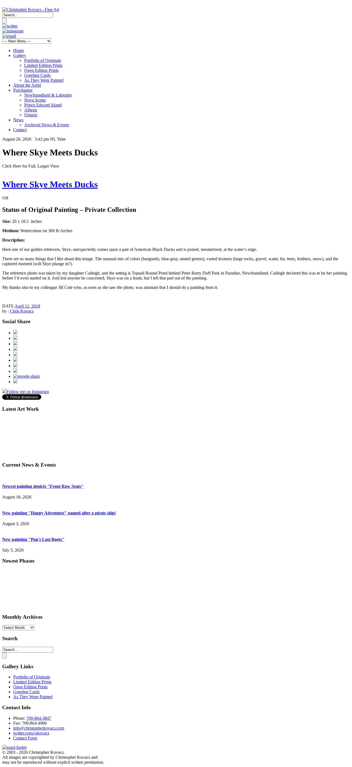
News (18, 119)
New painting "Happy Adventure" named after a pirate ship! (59, 513)
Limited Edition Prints (43, 65)
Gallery (19, 55)
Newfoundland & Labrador (48, 95)
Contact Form (25, 738)
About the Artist (27, 85)
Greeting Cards (37, 75)
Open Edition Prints (41, 70)
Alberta (30, 110)
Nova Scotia (35, 100)
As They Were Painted (44, 80)
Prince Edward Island (43, 105)
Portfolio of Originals (42, 60)
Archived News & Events (46, 124)
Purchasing (22, 90)
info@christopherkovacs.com (38, 728)
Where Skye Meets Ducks (50, 184)
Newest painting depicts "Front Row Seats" (43, 486)
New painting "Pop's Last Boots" (33, 539)
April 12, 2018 (27, 306)
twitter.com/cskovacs (31, 733)
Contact (20, 129)
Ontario (30, 115)
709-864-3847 (38, 718)
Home (18, 50)
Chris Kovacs (22, 311)
